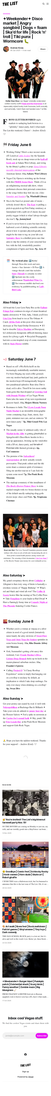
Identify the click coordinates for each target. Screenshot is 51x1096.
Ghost (30, 1077)
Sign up (25, 1071)
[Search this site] (43, 4)
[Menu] (47, 4)
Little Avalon (24, 155)
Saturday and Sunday (15, 196)
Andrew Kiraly (16, 48)
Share (42, 49)
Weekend (6, 14)
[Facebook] (25, 1054)
